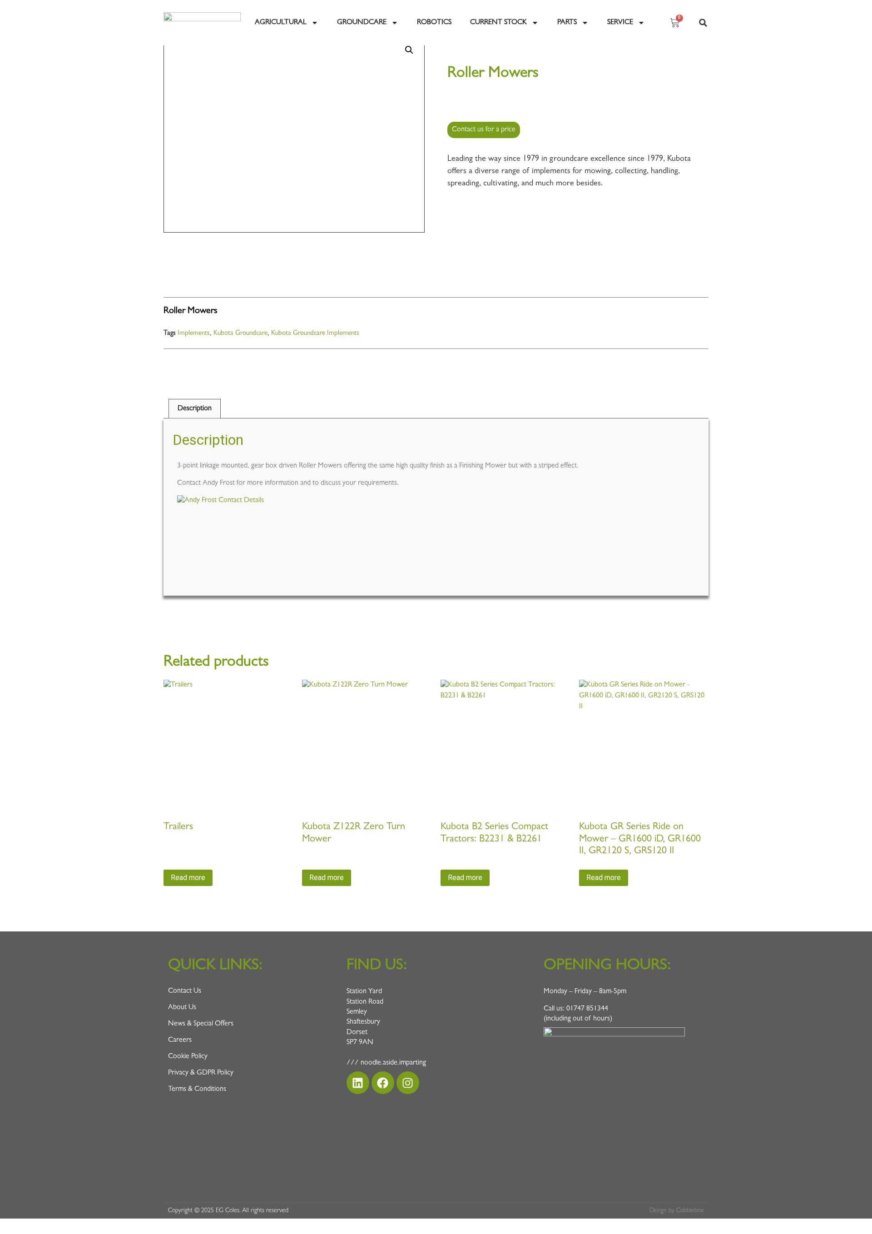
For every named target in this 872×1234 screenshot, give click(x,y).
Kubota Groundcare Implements (315, 333)
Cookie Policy (188, 1056)
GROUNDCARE (361, 22)
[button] (703, 22)
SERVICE (620, 22)
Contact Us (184, 991)
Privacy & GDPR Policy (200, 1073)
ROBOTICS (434, 22)
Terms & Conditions (197, 1089)
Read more (188, 877)
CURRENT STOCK (498, 22)
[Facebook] (383, 1082)
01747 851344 (587, 1009)
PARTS (567, 22)
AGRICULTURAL (281, 22)
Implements (194, 333)
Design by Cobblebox (676, 1211)
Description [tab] (195, 409)
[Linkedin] (358, 1082)
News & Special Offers (200, 1024)
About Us (182, 1007)
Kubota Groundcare (240, 333)
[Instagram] (407, 1082)
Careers (180, 1040)
